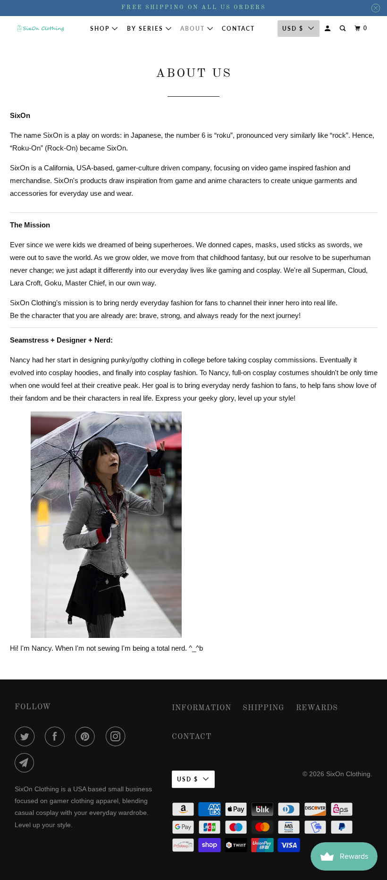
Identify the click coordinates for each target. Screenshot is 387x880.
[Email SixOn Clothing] (26, 763)
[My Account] (328, 28)
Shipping (264, 708)
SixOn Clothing (348, 774)
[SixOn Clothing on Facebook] (56, 736)
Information (201, 708)
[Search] (343, 28)
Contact (238, 28)
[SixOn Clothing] (41, 28)
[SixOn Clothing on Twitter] (26, 736)
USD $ (187, 779)
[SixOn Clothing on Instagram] (117, 736)
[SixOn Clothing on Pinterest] (87, 736)
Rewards (317, 708)
